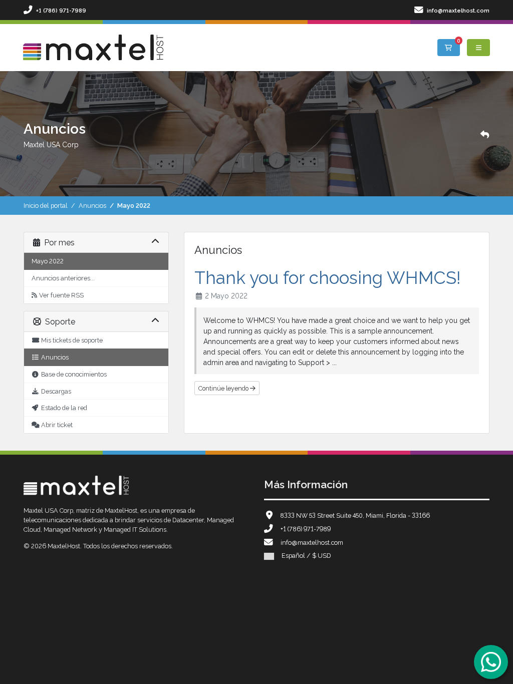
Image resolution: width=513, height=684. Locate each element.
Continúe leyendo (224, 388)
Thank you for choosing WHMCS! (327, 276)
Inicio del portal (46, 205)
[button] (484, 134)
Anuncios (92, 205)
